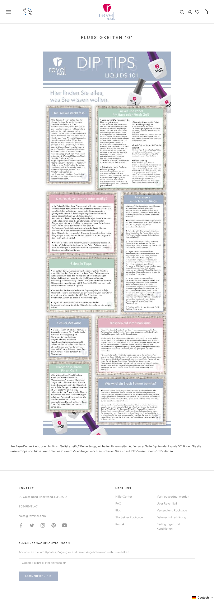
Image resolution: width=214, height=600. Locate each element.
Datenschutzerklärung (171, 517)
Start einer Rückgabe (129, 517)
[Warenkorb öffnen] (206, 11)
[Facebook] (21, 525)
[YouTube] (64, 525)
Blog (118, 510)
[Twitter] (32, 525)
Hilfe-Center (123, 496)
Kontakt (120, 524)
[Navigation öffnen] (8, 12)
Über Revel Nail (167, 503)
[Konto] (190, 12)
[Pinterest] (53, 525)
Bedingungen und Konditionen (168, 526)
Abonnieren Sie (38, 576)
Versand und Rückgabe (172, 510)
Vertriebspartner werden (173, 496)
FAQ (118, 503)
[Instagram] (43, 525)
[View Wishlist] (197, 11)
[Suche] (182, 12)
